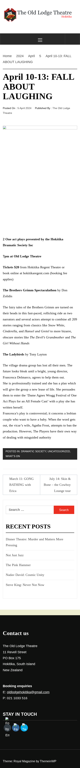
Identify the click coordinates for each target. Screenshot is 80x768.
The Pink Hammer (18, 565)
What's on (13, 456)
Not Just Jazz (15, 555)
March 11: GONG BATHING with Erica (21, 485)
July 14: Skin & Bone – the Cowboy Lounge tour (57, 485)
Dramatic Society (33, 451)
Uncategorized (59, 451)
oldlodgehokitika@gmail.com (28, 692)
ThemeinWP (48, 761)
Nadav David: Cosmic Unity (25, 575)
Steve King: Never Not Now (25, 585)
